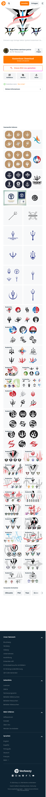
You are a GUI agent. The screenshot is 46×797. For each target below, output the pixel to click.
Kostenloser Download (23, 59)
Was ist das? (21, 84)
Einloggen (34, 3)
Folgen (38, 52)
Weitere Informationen (12, 88)
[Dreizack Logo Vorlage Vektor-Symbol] (22, 138)
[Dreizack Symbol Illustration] (11, 212)
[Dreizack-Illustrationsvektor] (12, 254)
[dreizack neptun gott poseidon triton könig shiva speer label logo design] (14, 196)
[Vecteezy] (3, 3)
